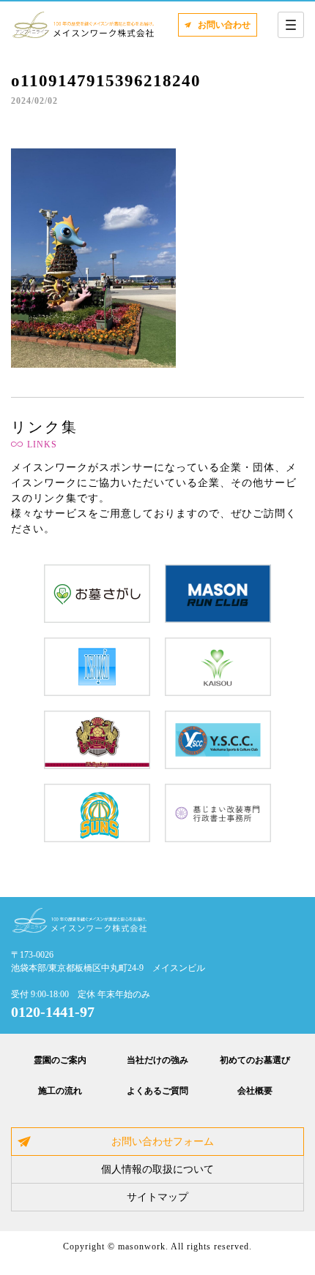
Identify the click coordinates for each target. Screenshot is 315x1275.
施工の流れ (60, 1091)
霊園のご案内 (60, 1060)
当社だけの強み (157, 1060)
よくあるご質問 (157, 1091)
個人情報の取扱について (157, 1169)
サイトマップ (157, 1197)
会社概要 (255, 1091)
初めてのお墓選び (255, 1060)
